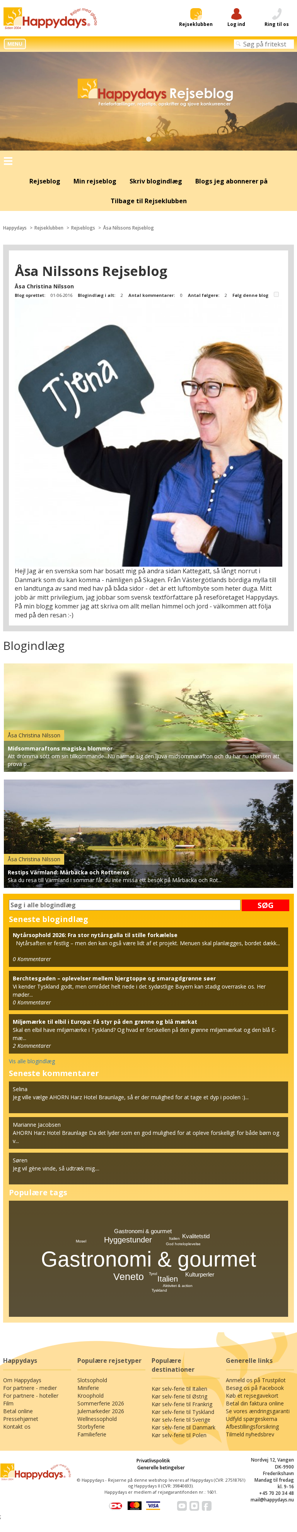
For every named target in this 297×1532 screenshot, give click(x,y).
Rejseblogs (83, 227)
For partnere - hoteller (30, 1395)
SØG (266, 905)
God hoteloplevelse (183, 1244)
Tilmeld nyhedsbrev (250, 1434)
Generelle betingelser (161, 1467)
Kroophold (90, 1395)
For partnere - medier (30, 1387)
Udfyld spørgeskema (251, 1418)
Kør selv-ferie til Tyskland (183, 1411)
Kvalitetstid (196, 1236)
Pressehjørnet (20, 1418)
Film (8, 1403)
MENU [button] (14, 43)
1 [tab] (148, 139)
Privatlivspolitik (153, 1460)
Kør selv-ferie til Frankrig (182, 1404)
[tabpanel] (148, 101)
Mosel (81, 1241)
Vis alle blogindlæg (32, 1061)
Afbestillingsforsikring (252, 1426)
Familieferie (91, 1434)
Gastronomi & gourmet (148, 1259)
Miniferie (88, 1387)
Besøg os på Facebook (255, 1387)
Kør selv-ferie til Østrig (179, 1396)
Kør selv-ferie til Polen (179, 1435)
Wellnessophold (97, 1418)
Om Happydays (22, 1380)
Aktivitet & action (178, 1286)
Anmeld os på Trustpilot (256, 1380)
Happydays (15, 227)
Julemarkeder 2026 (100, 1411)
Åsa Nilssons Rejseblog (128, 227)
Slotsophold (92, 1380)
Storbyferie (91, 1426)
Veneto (128, 1276)
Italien (167, 1279)
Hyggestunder (128, 1240)
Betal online (18, 1411)
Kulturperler (199, 1274)
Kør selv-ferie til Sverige (181, 1419)
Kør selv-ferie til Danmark (183, 1427)
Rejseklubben (48, 227)
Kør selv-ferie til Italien (179, 1388)
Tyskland (159, 1290)
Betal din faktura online (255, 1403)
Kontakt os (17, 1426)
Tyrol (153, 1274)
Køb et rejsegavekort (252, 1395)
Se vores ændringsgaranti (258, 1411)
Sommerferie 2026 (100, 1403)
